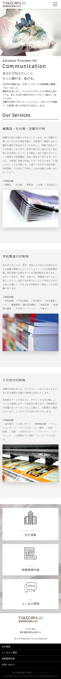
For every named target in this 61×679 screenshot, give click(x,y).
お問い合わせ (8, 664)
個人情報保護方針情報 (22, 672)
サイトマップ (43, 672)
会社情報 (30, 535)
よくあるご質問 (9, 652)
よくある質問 (30, 604)
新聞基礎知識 (30, 570)
